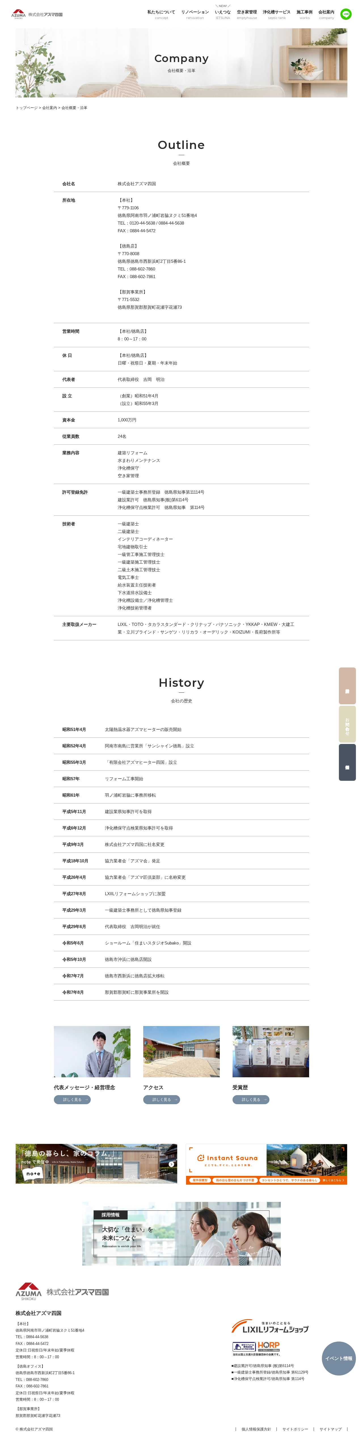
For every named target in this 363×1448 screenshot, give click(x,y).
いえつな (223, 15)
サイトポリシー (295, 1429)
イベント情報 (339, 1358)
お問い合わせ (347, 724)
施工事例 (305, 15)
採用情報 (347, 762)
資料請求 (347, 686)
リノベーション (195, 15)
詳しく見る (72, 1099)
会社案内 (326, 15)
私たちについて (161, 15)
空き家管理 (247, 15)
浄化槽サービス (277, 15)
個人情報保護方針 (256, 1429)
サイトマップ (331, 1429)
